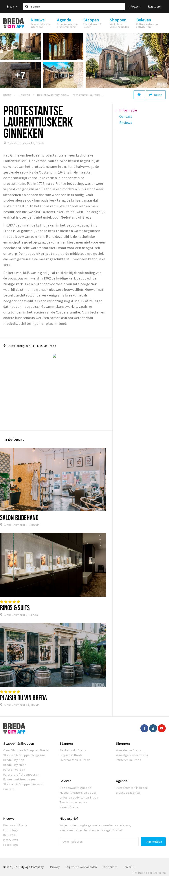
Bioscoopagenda (128, 793)
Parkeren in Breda (128, 760)
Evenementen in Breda (132, 788)
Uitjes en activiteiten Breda (79, 797)
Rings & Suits (15, 607)
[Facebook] (144, 728)
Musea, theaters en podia (78, 793)
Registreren (155, 6)
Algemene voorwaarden (81, 867)
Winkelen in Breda (128, 750)
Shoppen (123, 743)
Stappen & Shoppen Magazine (24, 755)
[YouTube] (162, 728)
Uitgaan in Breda (71, 755)
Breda (11, 6)
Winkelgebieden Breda (132, 755)
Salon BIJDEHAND (19, 517)
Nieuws (8, 818)
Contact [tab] (125, 116)
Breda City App (13, 760)
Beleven (66, 781)
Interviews (10, 840)
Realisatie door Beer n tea (149, 873)
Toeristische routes (73, 802)
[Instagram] (153, 728)
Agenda (122, 781)
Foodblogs (10, 830)
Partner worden (14, 770)
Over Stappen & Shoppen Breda (25, 750)
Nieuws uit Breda (15, 825)
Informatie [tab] (128, 110)
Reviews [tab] (125, 122)
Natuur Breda (69, 807)
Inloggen (134, 6)
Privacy (55, 867)
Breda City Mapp (14, 765)
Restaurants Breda (73, 750)
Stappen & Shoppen (18, 743)
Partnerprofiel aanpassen (21, 774)
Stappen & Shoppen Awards (23, 784)
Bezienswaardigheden (75, 788)
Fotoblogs (10, 845)
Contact (8, 789)
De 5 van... (10, 835)
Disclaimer (110, 867)
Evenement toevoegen (19, 779)
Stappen (66, 743)
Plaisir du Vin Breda (23, 697)
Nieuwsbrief (69, 818)
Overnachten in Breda (75, 760)
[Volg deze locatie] (139, 94)
